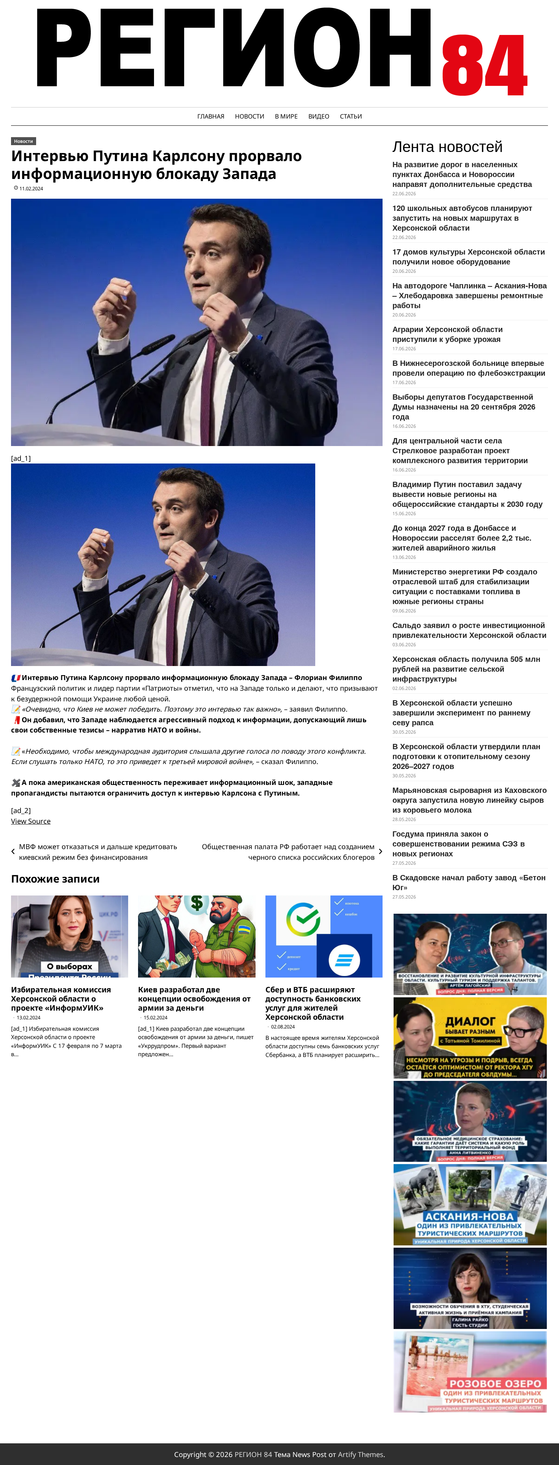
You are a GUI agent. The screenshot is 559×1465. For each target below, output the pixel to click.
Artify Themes (360, 1454)
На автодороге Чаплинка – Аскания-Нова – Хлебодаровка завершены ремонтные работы (469, 295)
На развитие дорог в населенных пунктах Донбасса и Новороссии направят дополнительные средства (462, 173)
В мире (286, 116)
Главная (210, 116)
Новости (249, 116)
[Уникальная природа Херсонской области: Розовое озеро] (470, 1372)
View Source (31, 821)
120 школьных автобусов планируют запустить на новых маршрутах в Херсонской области (462, 217)
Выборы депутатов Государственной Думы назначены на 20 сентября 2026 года (463, 406)
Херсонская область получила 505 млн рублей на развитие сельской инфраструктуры (466, 668)
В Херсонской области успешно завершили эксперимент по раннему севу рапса (461, 712)
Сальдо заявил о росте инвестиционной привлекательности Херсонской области (469, 629)
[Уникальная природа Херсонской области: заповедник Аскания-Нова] (470, 1204)
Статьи (351, 116)
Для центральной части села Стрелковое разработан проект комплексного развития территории (460, 450)
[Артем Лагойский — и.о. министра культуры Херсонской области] (470, 954)
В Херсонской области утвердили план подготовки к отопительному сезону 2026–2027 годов (466, 755)
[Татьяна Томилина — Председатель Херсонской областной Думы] (470, 1038)
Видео (318, 116)
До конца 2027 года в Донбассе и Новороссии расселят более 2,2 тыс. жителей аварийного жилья (462, 537)
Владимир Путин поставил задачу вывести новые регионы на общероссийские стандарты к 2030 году (467, 493)
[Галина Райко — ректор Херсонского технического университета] (470, 1288)
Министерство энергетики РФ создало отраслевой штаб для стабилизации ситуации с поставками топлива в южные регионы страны (464, 586)
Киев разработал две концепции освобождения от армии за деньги (194, 998)
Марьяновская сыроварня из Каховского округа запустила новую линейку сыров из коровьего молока (469, 799)
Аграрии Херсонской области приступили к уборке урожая (447, 333)
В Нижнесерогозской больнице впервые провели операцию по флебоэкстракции (468, 367)
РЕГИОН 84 (253, 1454)
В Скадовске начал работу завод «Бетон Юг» (469, 882)
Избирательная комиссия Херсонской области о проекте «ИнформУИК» (61, 998)
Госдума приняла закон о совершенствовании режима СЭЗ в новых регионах (458, 843)
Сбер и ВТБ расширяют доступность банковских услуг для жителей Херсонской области (313, 1003)
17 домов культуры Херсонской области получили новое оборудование (468, 256)
